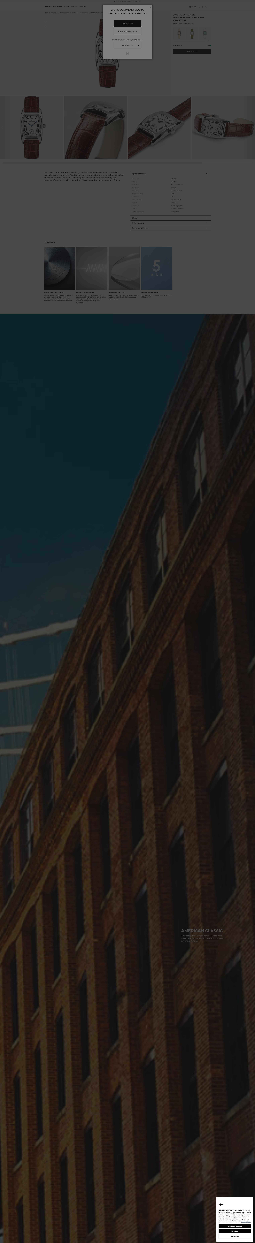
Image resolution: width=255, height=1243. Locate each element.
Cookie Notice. (246, 1222)
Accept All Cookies (235, 1226)
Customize (235, 1236)
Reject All (234, 1231)
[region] (234, 1219)
